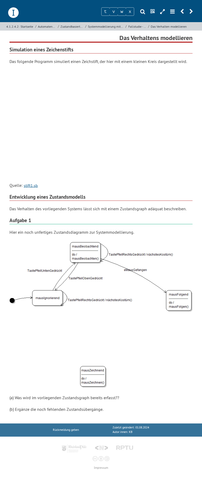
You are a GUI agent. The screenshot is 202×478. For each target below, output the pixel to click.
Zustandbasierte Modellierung (72, 26)
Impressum (101, 468)
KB (130, 432)
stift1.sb (31, 185)
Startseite (27, 26)
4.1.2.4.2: (12, 26)
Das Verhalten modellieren (169, 26)
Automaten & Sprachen (47, 26)
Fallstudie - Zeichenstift (137, 26)
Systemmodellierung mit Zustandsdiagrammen (106, 26)
